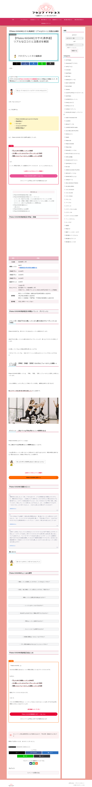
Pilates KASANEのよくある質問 (21, 209)
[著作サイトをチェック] (30, 763)
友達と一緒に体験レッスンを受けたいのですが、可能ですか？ (34, 589)
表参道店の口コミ (13, 508)
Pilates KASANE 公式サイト (33, 477)
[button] (50, 63)
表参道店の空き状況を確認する (28, 267)
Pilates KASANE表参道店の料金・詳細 (22, 194)
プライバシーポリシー (79, 783)
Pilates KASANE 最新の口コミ (21, 205)
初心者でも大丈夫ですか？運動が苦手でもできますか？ (34, 613)
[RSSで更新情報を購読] (36, 763)
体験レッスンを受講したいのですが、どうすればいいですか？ (34, 581)
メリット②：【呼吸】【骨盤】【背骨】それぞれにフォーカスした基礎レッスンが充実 (34, 200)
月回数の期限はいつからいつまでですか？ (34, 636)
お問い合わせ (71, 783)
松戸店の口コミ (12, 545)
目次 (31, 192)
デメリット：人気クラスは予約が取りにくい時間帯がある (28, 202)
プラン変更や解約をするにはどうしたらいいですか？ (34, 644)
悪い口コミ (17, 207)
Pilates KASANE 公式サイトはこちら (33, 176)
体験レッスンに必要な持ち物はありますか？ (34, 597)
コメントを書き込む (33, 772)
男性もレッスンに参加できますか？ (34, 621)
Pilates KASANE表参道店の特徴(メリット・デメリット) (26, 196)
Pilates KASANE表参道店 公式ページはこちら (33, 714)
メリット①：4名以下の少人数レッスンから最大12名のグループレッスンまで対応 (33, 198)
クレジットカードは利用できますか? (34, 629)
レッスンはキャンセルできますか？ (34, 605)
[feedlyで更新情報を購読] (33, 763)
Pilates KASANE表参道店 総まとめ (22, 211)
